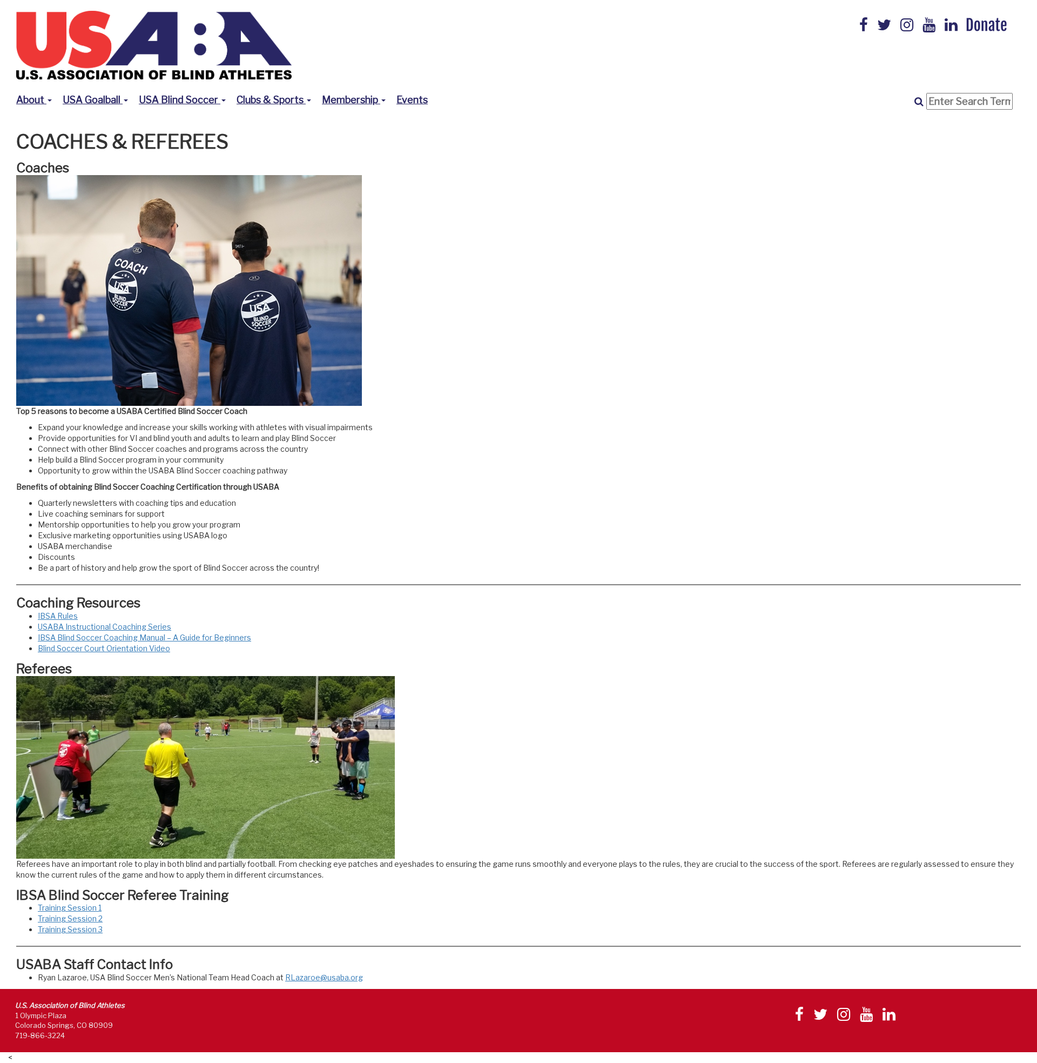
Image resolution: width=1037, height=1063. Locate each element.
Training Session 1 (70, 907)
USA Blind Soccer (179, 99)
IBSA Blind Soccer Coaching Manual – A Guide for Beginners (144, 637)
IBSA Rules (58, 615)
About (31, 99)
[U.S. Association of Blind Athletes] (154, 44)
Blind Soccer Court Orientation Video (104, 648)
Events (412, 99)
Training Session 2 (70, 918)
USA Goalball (93, 99)
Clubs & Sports (271, 99)
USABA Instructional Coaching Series (104, 626)
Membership (351, 99)
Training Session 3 (70, 929)
